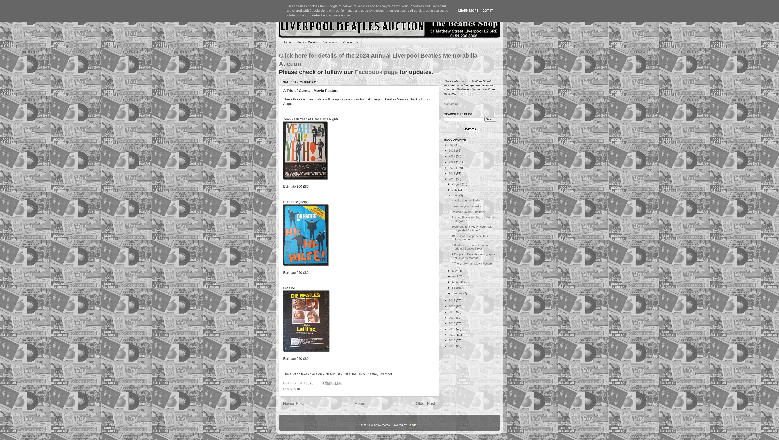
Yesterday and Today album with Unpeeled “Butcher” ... (472, 228)
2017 (452, 300)
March (456, 282)
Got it (487, 11)
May (455, 270)
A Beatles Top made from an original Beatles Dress (470, 246)
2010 (452, 340)
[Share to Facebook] (336, 383)
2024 (452, 144)
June (455, 195)
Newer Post (293, 403)
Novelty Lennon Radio (466, 200)
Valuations (330, 42)
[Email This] (325, 383)
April (455, 276)
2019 (452, 173)
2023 (452, 150)
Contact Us (350, 42)
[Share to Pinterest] (340, 383)
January (457, 293)
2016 (452, 306)
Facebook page (376, 72)
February (458, 287)
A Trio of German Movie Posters (472, 263)
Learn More (468, 11)
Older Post (425, 403)
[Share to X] (332, 383)
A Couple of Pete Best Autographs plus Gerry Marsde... (473, 256)
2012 (452, 329)
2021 (452, 162)
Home (287, 42)
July (455, 189)
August (457, 184)
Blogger (412, 424)
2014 (452, 317)
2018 (296, 389)
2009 (452, 346)
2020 (452, 167)
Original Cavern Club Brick (468, 211)
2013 (452, 323)
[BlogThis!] (328, 383)
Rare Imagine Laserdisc (467, 206)
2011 (452, 334)
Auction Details (307, 42)
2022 (452, 156)
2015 (452, 312)
